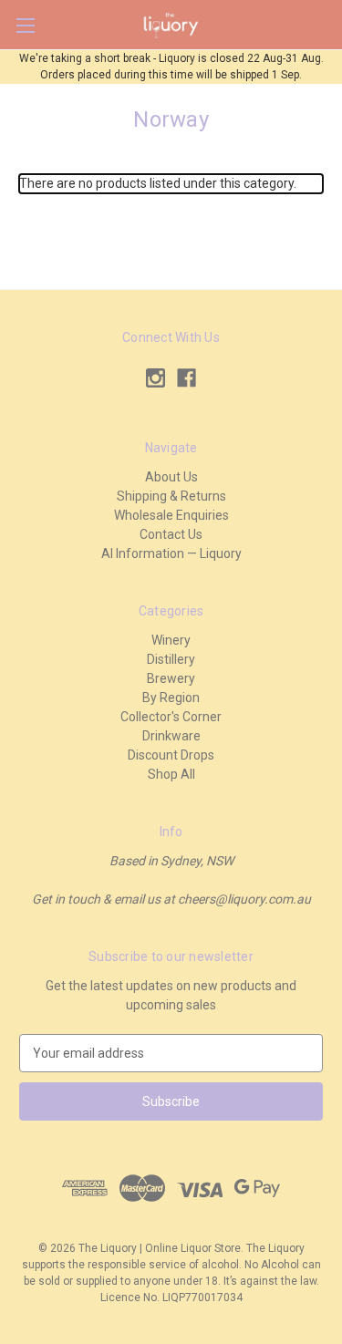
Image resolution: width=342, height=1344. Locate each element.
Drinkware (171, 736)
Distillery (171, 659)
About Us (171, 477)
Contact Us (171, 534)
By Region (171, 697)
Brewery (171, 678)
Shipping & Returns (171, 496)
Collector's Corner (171, 716)
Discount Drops (171, 755)
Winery (171, 640)
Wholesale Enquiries (171, 515)
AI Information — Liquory (171, 553)
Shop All (171, 774)
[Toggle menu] (25, 25)
